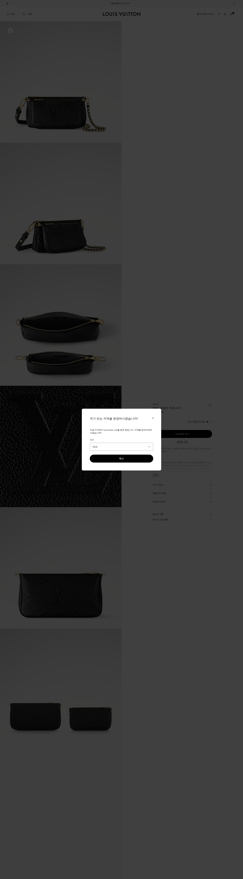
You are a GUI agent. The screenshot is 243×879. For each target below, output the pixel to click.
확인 (121, 458)
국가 (92, 439)
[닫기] (153, 418)
